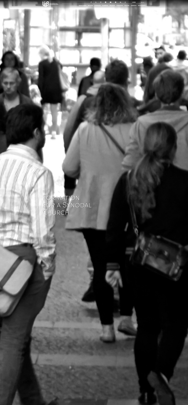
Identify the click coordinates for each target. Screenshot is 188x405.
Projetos (112, 5)
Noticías (90, 5)
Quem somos (82, 5)
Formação (97, 5)
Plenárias (105, 5)
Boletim (126, 5)
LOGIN (134, 2)
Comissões (119, 5)
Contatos (133, 5)
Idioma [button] (143, 2)
